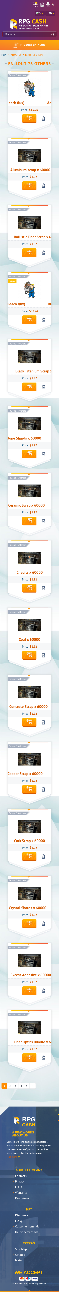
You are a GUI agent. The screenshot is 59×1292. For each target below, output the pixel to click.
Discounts (21, 1215)
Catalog (20, 1255)
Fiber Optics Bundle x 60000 (24, 1042)
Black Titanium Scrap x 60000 (27, 371)
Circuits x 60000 (29, 572)
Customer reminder (28, 1226)
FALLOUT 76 (15, 54)
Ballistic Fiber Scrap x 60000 (24, 237)
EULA (18, 1187)
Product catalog (32, 45)
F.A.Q (18, 1221)
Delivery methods (26, 1232)
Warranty (21, 1193)
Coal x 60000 (29, 639)
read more (12, 1156)
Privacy (19, 1181)
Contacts (21, 1176)
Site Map (21, 1249)
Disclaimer (22, 1198)
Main (4, 54)
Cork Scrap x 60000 (29, 840)
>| (32, 1085)
